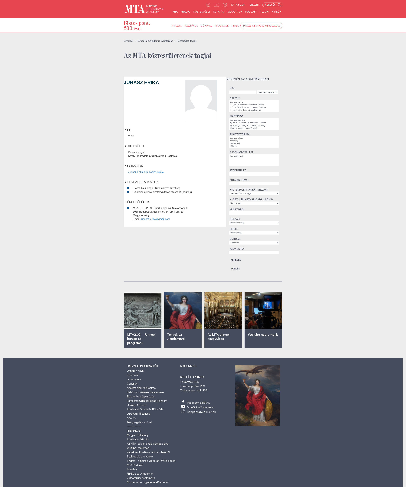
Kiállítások (191, 25)
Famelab (132, 469)
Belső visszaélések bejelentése (145, 392)
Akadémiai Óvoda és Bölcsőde (145, 409)
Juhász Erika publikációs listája (146, 172)
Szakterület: (238, 170)
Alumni (264, 11)
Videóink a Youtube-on (200, 407)
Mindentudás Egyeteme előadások (147, 482)
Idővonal (206, 25)
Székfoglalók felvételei (140, 456)
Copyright (132, 383)
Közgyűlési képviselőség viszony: (252, 199)
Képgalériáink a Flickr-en (201, 411)
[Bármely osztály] (254, 102)
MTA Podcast (135, 465)
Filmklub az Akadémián (140, 473)
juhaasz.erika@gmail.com (155, 219)
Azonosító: (237, 248)
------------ (133, 426)
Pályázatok (234, 11)
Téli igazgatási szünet (139, 422)
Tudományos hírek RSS (193, 390)
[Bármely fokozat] (254, 138)
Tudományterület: (242, 152)
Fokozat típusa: (240, 134)
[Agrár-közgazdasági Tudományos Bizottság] (254, 125)
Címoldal (128, 40)
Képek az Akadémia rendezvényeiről (148, 452)
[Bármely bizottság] (254, 120)
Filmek (235, 25)
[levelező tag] (254, 143)
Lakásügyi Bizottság (138, 413)
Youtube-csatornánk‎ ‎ (263, 334)
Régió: (234, 229)
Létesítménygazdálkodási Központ (147, 400)
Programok (222, 25)
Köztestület (201, 11)
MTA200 (185, 11)
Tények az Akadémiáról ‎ (176, 337)
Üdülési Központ (136, 405)
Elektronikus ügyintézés (140, 396)
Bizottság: (237, 116)
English (255, 4)
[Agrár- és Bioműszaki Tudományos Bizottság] (254, 122)
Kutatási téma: (239, 179)
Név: (232, 88)
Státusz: (235, 238)
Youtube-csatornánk (138, 448)
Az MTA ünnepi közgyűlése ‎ (219, 337)
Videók (276, 11)
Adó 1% (131, 418)
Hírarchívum (134, 430)
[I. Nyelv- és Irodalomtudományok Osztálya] (254, 104)
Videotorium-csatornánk (141, 478)
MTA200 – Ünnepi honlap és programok (141, 339)
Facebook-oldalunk (198, 402)
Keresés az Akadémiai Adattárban (155, 40)
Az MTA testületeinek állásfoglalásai (148, 443)
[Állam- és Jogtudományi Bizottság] (254, 128)
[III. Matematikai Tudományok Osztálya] (254, 110)
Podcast (251, 11)
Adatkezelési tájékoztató (141, 388)
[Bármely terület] (254, 156)
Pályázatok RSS (189, 381)
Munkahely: (237, 209)
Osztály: (235, 98)
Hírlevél (177, 25)
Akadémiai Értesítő (138, 439)
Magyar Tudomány (137, 435)
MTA (175, 11)
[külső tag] (254, 146)
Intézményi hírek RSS (192, 386)
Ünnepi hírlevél (135, 370)
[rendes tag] (254, 140)
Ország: (235, 219)
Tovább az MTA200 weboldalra (261, 25)
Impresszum (134, 379)
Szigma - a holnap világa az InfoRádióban (151, 460)
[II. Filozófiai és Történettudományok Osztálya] (254, 107)
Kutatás (218, 11)
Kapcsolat (238, 4)
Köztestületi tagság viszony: (249, 189)
